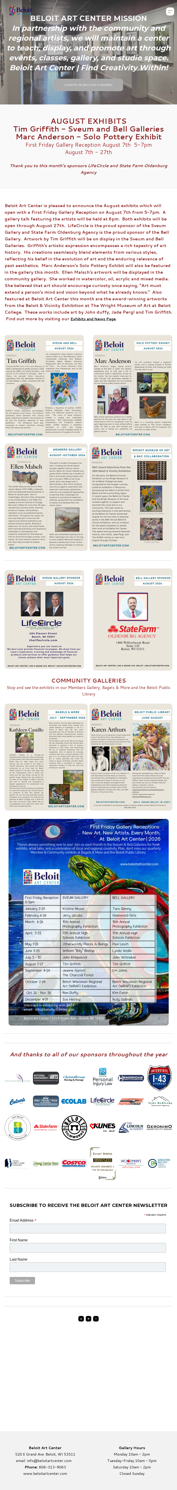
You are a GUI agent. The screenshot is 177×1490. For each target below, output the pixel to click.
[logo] (20, 11)
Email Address (23, 1220)
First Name (19, 1240)
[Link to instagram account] (96, 1318)
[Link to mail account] (81, 1318)
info (30, 1460)
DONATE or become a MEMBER (88, 85)
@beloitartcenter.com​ (52, 1460)
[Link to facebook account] (88, 1318)
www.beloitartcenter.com (45, 1473)
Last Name (18, 1259)
